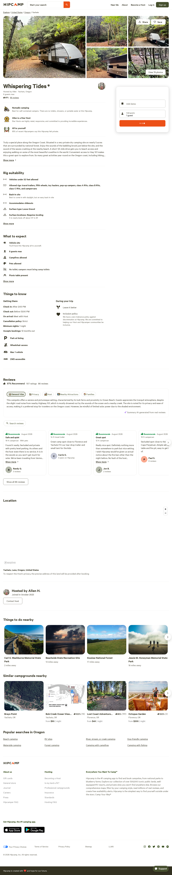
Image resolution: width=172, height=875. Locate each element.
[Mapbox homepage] (10, 562)
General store (9, 782)
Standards (49, 797)
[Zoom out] (165, 513)
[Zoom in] (165, 509)
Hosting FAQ (51, 801)
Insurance (49, 792)
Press (5, 797)
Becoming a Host (53, 778)
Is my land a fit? (52, 782)
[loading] (142, 123)
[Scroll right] (167, 637)
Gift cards (7, 778)
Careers (6, 792)
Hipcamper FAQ (10, 801)
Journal (6, 787)
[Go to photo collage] (44, 47)
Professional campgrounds (57, 787)
